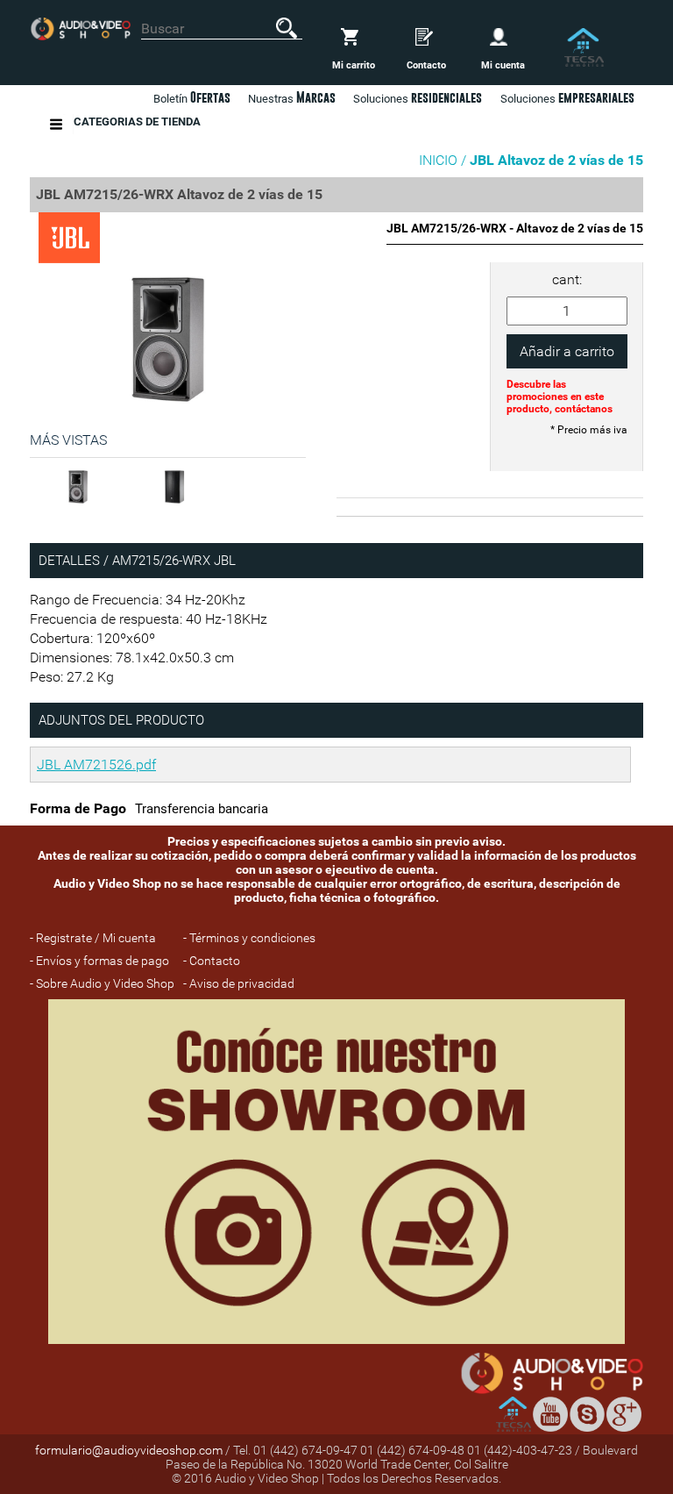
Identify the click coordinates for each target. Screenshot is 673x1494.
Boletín (191, 97)
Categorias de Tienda (137, 121)
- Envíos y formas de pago (99, 961)
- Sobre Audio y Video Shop (102, 983)
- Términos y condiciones (249, 938)
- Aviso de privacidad (238, 983)
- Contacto (211, 961)
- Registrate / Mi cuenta (93, 938)
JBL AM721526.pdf (96, 764)
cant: (567, 279)
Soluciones (567, 97)
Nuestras (292, 97)
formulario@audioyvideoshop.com (129, 1450)
